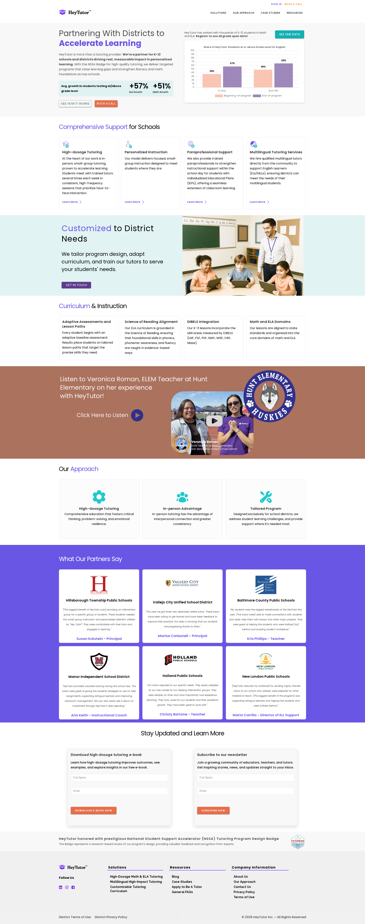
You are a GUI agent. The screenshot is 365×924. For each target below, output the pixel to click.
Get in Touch (76, 285)
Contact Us (242, 887)
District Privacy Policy (111, 917)
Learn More (70, 202)
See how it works (75, 103)
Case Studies (182, 882)
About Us (241, 876)
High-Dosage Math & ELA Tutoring (136, 876)
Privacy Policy (244, 892)
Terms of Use (244, 897)
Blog (175, 876)
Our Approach (245, 882)
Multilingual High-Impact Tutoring (136, 882)
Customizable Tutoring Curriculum (128, 889)
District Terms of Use (75, 917)
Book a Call (294, 4)
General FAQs (182, 892)
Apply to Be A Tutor (187, 887)
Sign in (276, 4)
